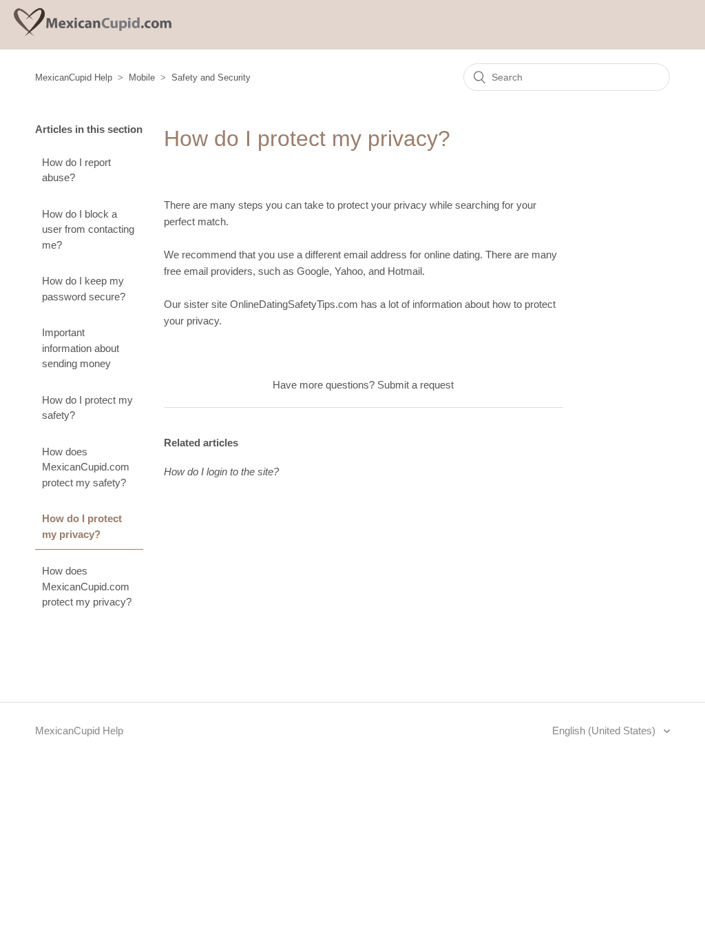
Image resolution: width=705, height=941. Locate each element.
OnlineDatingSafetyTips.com (294, 304)
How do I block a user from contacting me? (88, 229)
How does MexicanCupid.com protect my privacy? (86, 586)
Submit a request (415, 385)
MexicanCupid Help (73, 77)
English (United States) (605, 730)
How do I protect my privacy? (82, 526)
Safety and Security (211, 77)
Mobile (142, 77)
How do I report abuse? (76, 170)
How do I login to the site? (221, 471)
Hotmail (405, 271)
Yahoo (349, 271)
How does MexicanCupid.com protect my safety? (85, 467)
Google (313, 271)
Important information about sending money (80, 348)
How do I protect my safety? (87, 408)
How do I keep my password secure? (83, 288)
